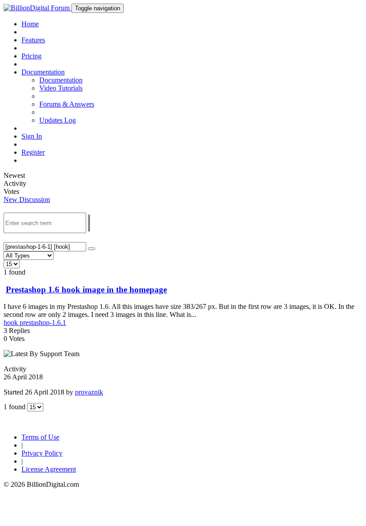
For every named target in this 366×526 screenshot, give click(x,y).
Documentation (61, 80)
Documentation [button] (43, 72)
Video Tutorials (61, 88)
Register (33, 152)
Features (33, 40)
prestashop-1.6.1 (43, 322)
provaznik (89, 392)
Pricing (31, 56)
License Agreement (48, 469)
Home (30, 24)
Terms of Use (40, 437)
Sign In (31, 136)
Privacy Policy (41, 453)
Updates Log (57, 120)
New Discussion (27, 199)
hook (12, 322)
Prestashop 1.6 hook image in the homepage (86, 289)
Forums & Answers (66, 104)
